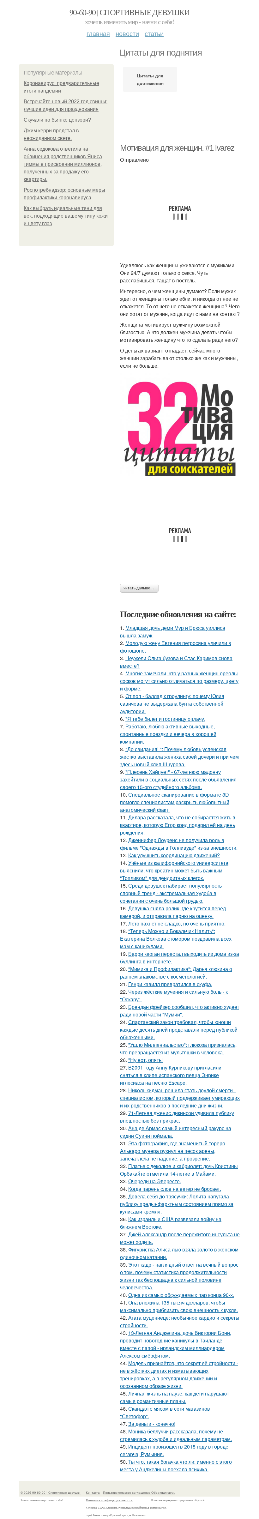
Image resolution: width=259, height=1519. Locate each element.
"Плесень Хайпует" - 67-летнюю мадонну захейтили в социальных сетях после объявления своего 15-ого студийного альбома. (178, 779)
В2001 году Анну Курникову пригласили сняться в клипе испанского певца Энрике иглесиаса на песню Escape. (170, 1075)
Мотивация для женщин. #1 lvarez (177, 148)
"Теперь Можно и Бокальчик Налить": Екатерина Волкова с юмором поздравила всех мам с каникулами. (176, 938)
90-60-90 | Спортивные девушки (129, 12)
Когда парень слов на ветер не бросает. (174, 1188)
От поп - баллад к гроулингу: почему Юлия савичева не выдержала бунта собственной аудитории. (172, 703)
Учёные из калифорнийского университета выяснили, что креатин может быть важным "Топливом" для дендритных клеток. (174, 870)
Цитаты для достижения (150, 79)
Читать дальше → (139, 588)
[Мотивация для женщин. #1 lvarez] (180, 429)
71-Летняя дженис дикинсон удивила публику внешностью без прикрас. (177, 1116)
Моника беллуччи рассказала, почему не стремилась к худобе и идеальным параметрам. (176, 1435)
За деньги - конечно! (151, 1423)
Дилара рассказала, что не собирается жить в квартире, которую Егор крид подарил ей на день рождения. (177, 825)
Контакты (93, 1492)
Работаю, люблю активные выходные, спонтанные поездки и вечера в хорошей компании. (168, 734)
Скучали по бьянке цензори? (57, 120)
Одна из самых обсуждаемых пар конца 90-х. (181, 1295)
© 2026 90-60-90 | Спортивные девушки (51, 1492)
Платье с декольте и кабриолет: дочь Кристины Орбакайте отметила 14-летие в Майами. (179, 1169)
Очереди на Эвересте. (154, 1181)
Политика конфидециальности (109, 1500)
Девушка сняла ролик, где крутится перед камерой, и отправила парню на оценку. (173, 912)
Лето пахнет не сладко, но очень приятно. (177, 923)
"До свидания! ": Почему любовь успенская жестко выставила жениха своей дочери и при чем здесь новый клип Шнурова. (179, 756)
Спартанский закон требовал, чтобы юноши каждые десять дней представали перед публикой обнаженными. (179, 1029)
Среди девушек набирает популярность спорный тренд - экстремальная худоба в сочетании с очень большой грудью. (171, 893)
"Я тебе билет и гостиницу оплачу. (165, 718)
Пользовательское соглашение (127, 1492)
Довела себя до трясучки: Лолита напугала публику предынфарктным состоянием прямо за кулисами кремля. (176, 1204)
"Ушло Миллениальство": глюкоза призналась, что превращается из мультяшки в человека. (178, 1048)
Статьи (154, 33)
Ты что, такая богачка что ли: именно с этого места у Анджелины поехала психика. (176, 1465)
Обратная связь (163, 1492)
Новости (127, 33)
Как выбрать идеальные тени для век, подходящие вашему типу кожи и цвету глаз (66, 216)
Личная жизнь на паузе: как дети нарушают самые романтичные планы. (174, 1397)
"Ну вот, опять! (145, 1060)
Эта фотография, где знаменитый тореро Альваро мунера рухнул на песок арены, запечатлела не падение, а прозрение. (172, 1151)
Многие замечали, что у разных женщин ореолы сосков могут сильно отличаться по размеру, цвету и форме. (179, 681)
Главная (98, 33)
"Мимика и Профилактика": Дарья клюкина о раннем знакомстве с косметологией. (176, 972)
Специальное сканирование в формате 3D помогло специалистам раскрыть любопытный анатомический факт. (174, 802)
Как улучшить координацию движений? (174, 855)
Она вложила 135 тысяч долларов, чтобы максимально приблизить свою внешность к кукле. (179, 1306)
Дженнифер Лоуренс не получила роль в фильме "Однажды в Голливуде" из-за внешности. (179, 843)
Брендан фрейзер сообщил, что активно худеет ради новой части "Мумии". (179, 1010)
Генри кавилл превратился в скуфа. (170, 984)
